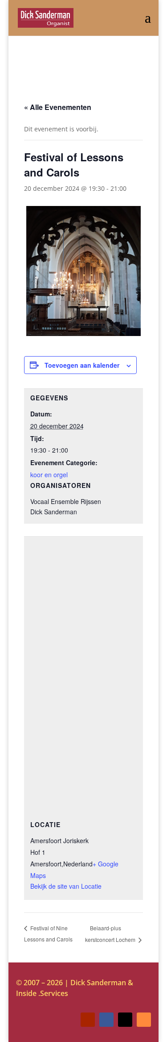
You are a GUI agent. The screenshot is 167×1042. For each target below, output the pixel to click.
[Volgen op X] (125, 1020)
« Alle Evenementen (57, 107)
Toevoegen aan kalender (82, 365)
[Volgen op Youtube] (88, 1020)
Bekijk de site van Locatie (66, 886)
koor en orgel (49, 474)
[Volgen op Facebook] (106, 1020)
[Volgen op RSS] (144, 1020)
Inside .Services (42, 993)
